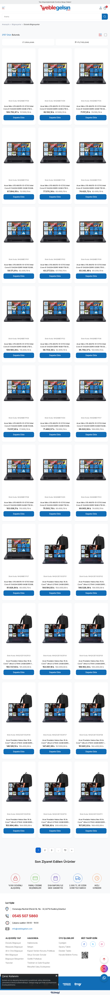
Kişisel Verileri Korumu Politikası (41, 951)
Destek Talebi (65, 951)
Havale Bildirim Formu (68, 955)
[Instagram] (101, 944)
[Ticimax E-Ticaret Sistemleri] (55, 993)
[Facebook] (84, 944)
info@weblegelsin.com (22, 929)
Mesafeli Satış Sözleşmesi (38, 967)
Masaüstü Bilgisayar (14, 947)
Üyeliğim (62, 943)
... (58, 850)
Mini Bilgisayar (12, 955)
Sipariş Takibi (65, 947)
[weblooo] (92, 955)
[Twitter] (93, 944)
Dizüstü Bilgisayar (13, 943)
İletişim (30, 947)
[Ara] (105, 17)
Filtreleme (83, 42)
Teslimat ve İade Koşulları (38, 963)
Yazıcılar (9, 963)
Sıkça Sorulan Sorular (36, 955)
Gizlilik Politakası (34, 959)
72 (65, 850)
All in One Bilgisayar (14, 951)
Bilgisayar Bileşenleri (15, 959)
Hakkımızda (32, 943)
